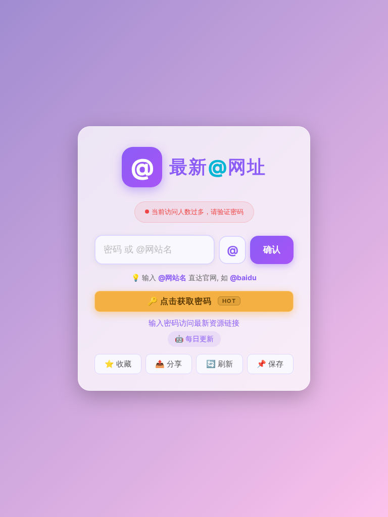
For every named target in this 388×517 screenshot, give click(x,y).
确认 (271, 249)
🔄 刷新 (219, 364)
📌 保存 (270, 364)
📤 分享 (168, 364)
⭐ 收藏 (118, 364)
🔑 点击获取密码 (192, 301)
